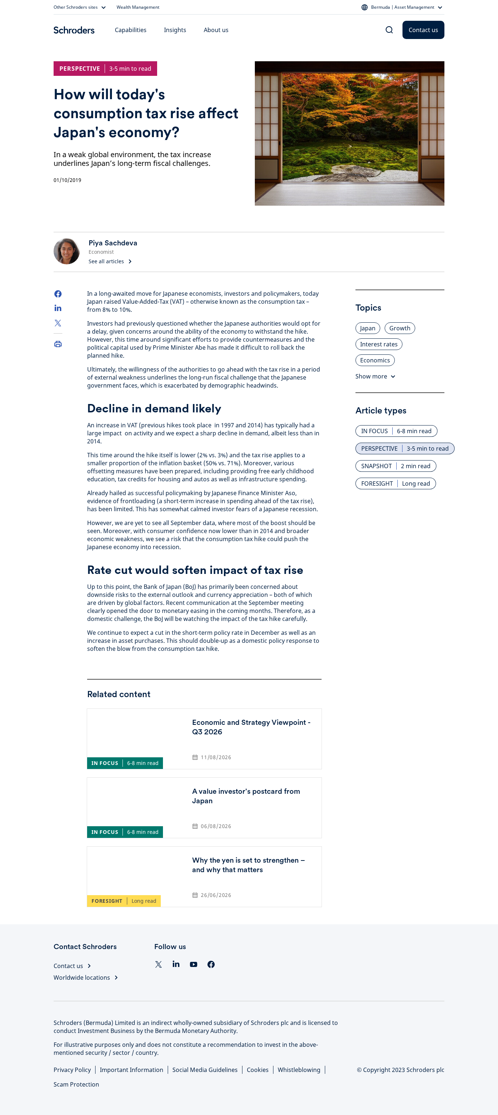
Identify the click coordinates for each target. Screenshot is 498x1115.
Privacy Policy (72, 1070)
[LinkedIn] (58, 308)
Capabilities (131, 30)
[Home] (74, 29)
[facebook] (211, 964)
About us (216, 30)
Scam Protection (76, 1084)
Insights (175, 30)
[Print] (58, 343)
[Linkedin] (176, 964)
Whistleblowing (299, 1070)
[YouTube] (193, 964)
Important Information (131, 1070)
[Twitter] (58, 323)
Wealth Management (138, 7)
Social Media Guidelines (205, 1070)
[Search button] (389, 30)
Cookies (258, 1070)
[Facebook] (58, 294)
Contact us (423, 30)
